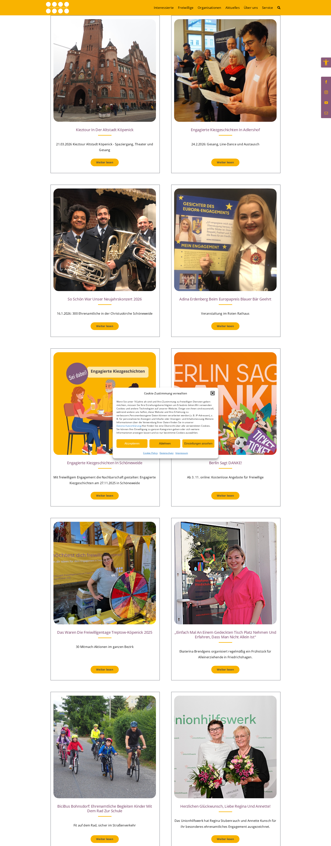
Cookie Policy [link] (150, 452)
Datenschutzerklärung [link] (128, 425)
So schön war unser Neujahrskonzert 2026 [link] (105, 299)
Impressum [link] (181, 452)
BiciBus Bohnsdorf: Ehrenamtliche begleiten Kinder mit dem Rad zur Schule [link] (104, 808)
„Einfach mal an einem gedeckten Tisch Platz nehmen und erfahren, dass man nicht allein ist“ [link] (225, 634)
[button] (213, 393)
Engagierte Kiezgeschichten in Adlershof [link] (225, 129)
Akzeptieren (132, 443)
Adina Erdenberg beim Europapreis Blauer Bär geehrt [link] (225, 299)
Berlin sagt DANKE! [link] (225, 462)
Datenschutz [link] (167, 452)
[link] (326, 62)
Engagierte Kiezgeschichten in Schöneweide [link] (104, 462)
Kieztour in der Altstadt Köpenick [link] (105, 129)
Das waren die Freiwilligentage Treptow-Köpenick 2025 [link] (104, 632)
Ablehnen (165, 443)
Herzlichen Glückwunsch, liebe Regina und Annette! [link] (225, 806)
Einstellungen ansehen (198, 443)
